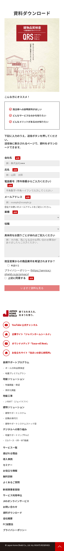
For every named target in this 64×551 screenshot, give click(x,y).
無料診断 (8, 476)
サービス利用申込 (12, 495)
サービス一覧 (10, 447)
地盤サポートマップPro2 (17, 435)
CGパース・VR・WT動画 (16, 440)
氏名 (7, 169)
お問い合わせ (10, 507)
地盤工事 (8, 395)
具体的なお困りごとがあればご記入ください (29, 235)
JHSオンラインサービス (16, 501)
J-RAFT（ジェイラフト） (17, 401)
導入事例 (8, 459)
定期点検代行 (11, 418)
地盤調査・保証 (12, 384)
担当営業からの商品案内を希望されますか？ (29, 261)
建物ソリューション (13, 407)
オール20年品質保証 (14, 367)
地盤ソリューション (13, 379)
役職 (7, 223)
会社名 (8, 157)
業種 (7, 212)
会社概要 (8, 518)
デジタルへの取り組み (15, 429)
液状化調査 (10, 390)
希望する (15, 265)
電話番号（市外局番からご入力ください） (28, 181)
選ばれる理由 (10, 453)
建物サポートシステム (15, 412)
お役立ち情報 (10, 470)
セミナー (8, 465)
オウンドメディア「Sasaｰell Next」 (30, 343)
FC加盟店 (8, 524)
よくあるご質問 (11, 482)
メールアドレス (13, 197)
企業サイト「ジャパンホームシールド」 (32, 334)
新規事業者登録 (11, 489)
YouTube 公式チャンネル (25, 324)
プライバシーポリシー (15, 530)
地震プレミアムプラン (15, 373)
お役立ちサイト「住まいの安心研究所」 (32, 352)
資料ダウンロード (12, 512)
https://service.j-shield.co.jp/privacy (27, 272)
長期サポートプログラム (16, 362)
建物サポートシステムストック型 (20, 423)
